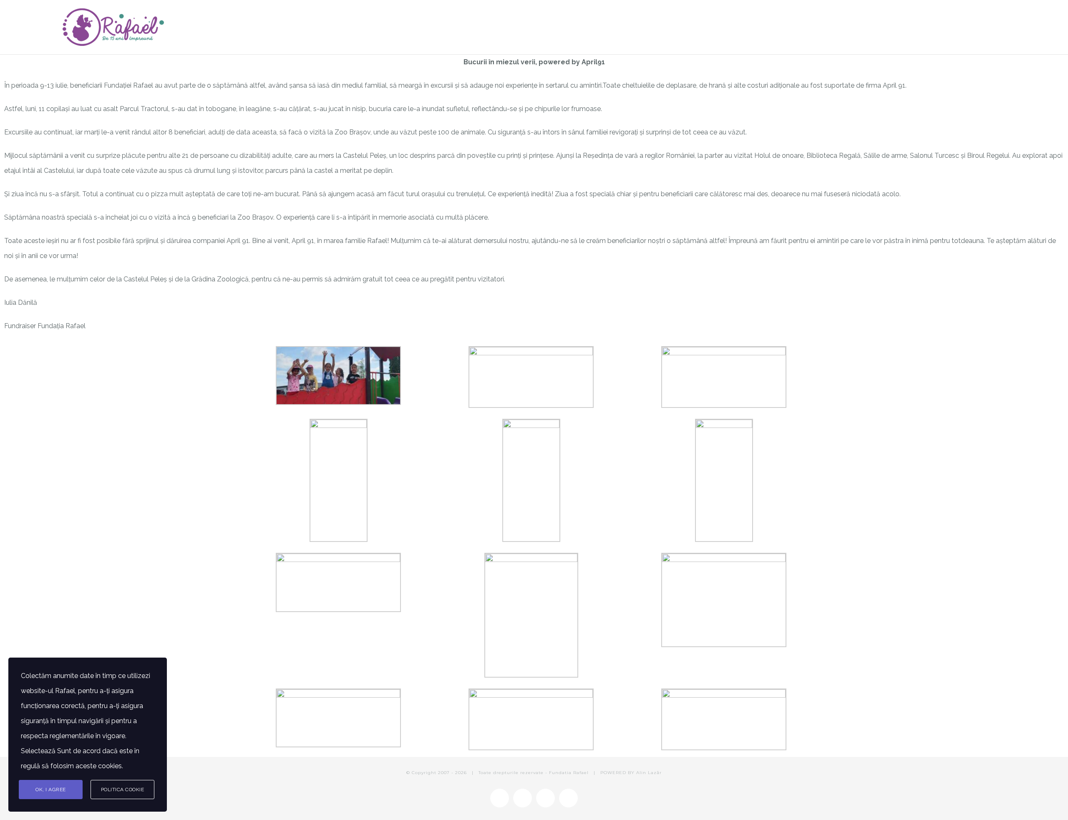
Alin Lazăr (649, 772)
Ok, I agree (50, 789)
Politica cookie (122, 789)
